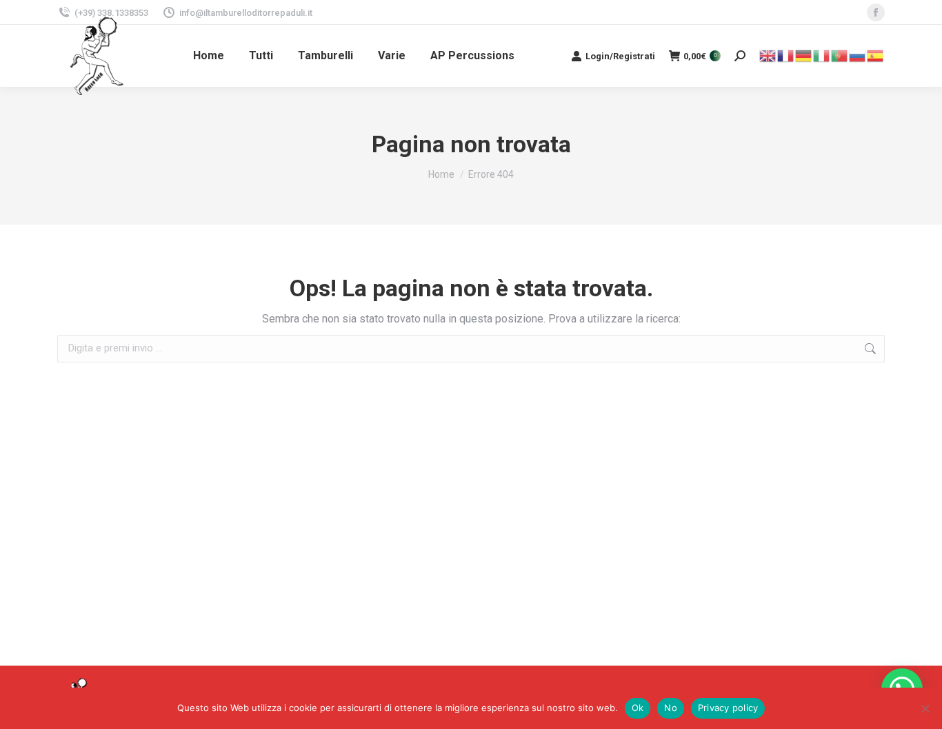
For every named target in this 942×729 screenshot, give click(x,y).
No (670, 707)
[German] (804, 55)
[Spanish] (876, 55)
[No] (925, 708)
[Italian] (822, 55)
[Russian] (858, 55)
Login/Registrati (620, 56)
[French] (786, 55)
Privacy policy (728, 707)
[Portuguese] (840, 55)
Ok (638, 707)
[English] (768, 55)
